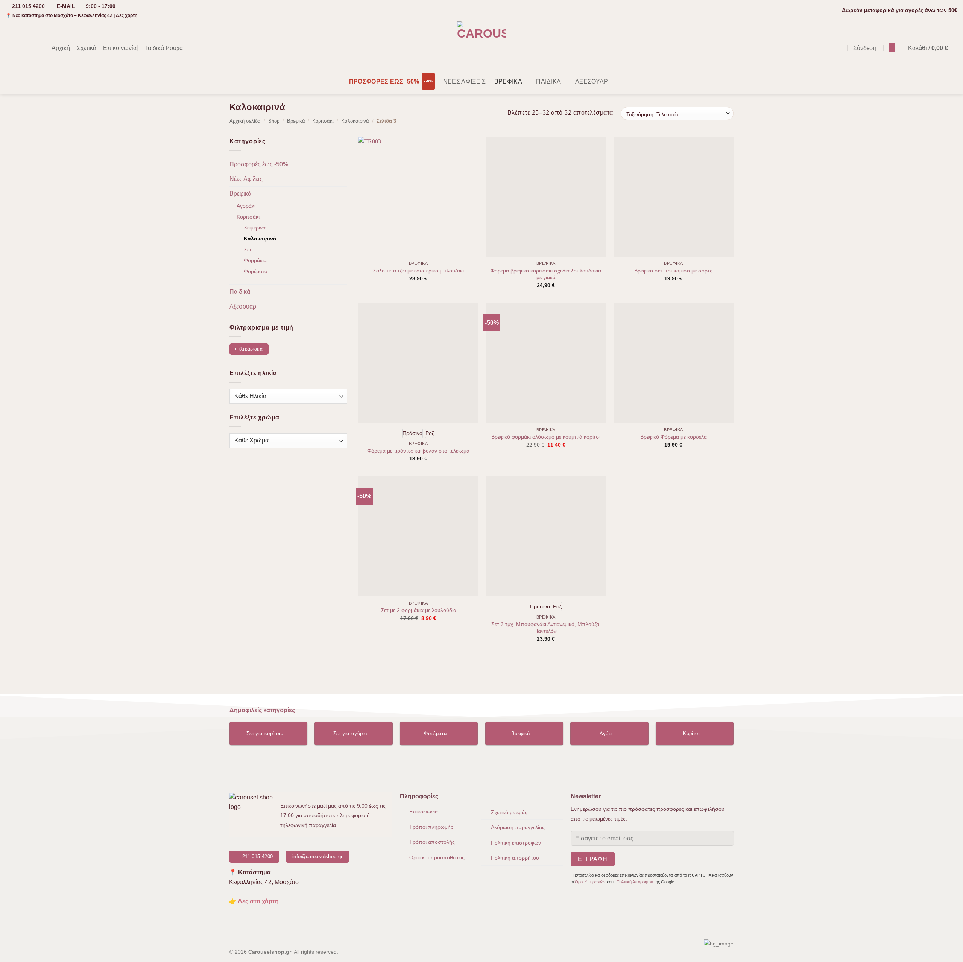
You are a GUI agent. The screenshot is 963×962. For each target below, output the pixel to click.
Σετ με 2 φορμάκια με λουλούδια (418, 610)
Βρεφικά (508, 81)
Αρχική (61, 48)
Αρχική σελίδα (245, 121)
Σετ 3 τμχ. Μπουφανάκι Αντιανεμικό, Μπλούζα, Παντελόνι (546, 627)
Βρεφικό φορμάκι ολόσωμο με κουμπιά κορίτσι (545, 437)
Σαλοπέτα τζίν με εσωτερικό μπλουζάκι (418, 270)
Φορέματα (255, 271)
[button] (837, 48)
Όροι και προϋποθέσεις (437, 857)
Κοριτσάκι (323, 121)
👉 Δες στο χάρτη (254, 901)
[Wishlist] (892, 48)
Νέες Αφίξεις (464, 81)
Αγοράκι (246, 206)
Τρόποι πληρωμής (431, 827)
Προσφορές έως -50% (384, 81)
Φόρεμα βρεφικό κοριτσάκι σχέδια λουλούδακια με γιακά (546, 274)
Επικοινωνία (120, 48)
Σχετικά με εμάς (509, 812)
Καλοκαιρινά (355, 121)
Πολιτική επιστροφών (516, 843)
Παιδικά (548, 81)
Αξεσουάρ (591, 81)
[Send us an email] (30, 47)
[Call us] (40, 47)
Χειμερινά (255, 228)
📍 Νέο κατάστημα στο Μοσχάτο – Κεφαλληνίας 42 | (71, 15)
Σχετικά (86, 48)
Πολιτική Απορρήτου (635, 882)
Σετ (248, 249)
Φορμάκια (255, 260)
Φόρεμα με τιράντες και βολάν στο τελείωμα (418, 451)
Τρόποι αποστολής (432, 842)
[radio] (412, 433)
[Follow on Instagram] (20, 47)
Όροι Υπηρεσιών (590, 882)
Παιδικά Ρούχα (163, 48)
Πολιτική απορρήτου (515, 858)
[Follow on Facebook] (11, 47)
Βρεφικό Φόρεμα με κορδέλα (673, 437)
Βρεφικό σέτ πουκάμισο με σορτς (673, 270)
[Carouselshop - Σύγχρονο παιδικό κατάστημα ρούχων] (481, 45)
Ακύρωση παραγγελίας (518, 827)
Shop (273, 121)
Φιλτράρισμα (249, 349)
